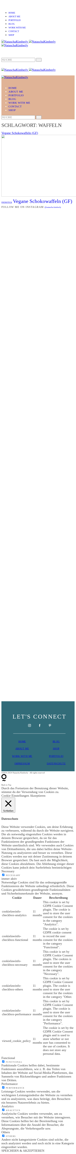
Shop (11, 35)
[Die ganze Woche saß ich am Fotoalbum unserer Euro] (38, 405)
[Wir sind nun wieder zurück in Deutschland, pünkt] (38, 486)
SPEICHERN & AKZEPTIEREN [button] (22, 1150)
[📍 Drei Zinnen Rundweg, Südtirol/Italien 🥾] (38, 619)
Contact (13, 31)
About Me (14, 16)
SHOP (56, 748)
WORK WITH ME (22, 756)
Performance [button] (9, 1084)
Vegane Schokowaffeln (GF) (19, 133)
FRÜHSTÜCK (6, 202)
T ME (26, 748)
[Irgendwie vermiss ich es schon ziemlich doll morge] (38, 347)
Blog (11, 24)
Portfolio (14, 20)
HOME (22, 741)
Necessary (13, 875)
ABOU (19, 748)
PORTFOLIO (56, 756)
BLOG (56, 741)
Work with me (17, 27)
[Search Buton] (39, 117)
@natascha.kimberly (53, 207)
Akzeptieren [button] (37, 795)
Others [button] (5, 1132)
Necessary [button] (7, 871)
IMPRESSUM (22, 763)
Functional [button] (8, 1058)
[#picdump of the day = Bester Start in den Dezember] (38, 304)
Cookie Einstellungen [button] (15, 795)
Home (11, 13)
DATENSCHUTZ (56, 763)
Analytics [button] (7, 1106)
